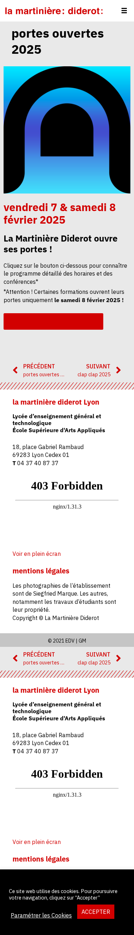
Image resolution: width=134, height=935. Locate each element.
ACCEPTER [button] (95, 911)
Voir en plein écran (37, 553)
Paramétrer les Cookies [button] (41, 915)
